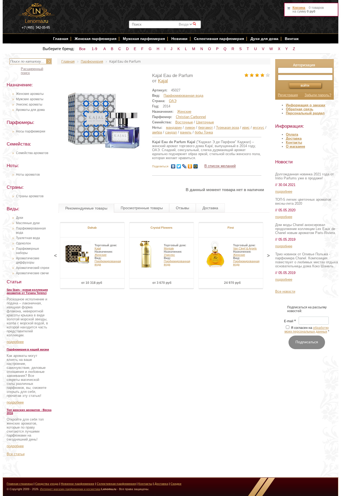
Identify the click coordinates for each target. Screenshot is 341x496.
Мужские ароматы (29, 99)
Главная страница (20, 483)
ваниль (186, 132)
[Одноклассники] (190, 166)
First (231, 227)
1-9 (94, 49)
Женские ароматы (30, 94)
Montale (169, 248)
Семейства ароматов (32, 153)
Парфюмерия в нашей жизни (28, 349)
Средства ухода (46, 483)
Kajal (163, 80)
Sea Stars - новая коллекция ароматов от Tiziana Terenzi (27, 291)
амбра (157, 132)
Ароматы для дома (30, 110)
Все (82, 49)
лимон (190, 128)
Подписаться (306, 342)
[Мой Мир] (195, 166)
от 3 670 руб (161, 283)
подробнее (15, 342)
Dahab (92, 227)
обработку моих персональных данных (307, 329)
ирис (246, 128)
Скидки (175, 483)
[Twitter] (179, 166)
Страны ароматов (29, 196)
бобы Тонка (204, 132)
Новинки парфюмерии (77, 483)
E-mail (290, 321)
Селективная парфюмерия (219, 39)
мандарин (174, 128)
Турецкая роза (227, 128)
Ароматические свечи (32, 273)
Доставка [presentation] (210, 208)
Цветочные (205, 122)
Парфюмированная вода (183, 96)
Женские (184, 112)
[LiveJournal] (184, 166)
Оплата (292, 134)
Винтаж (292, 39)
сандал (171, 132)
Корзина (299, 8)
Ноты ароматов (28, 174)
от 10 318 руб (91, 283)
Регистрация (288, 95)
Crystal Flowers (161, 227)
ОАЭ (172, 101)
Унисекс (169, 254)
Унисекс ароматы (29, 104)
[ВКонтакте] (173, 166)
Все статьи (16, 454)
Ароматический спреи (32, 268)
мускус (258, 128)
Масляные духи (28, 223)
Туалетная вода (28, 238)
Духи (19, 218)
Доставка (294, 138)
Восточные (184, 122)
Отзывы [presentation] (182, 208)
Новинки (180, 39)
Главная (60, 39)
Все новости (285, 291)
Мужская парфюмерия (144, 39)
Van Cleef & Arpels (245, 248)
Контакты (294, 142)
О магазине (295, 146)
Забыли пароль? (318, 95)
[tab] (86, 208)
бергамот (205, 128)
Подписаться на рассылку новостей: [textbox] (307, 309)
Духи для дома (264, 39)
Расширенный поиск (32, 71)
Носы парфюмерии (30, 131)
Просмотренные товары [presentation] (142, 208)
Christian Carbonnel (191, 117)
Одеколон (23, 243)
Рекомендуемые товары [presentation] (86, 208)
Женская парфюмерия (95, 39)
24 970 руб (232, 283)
